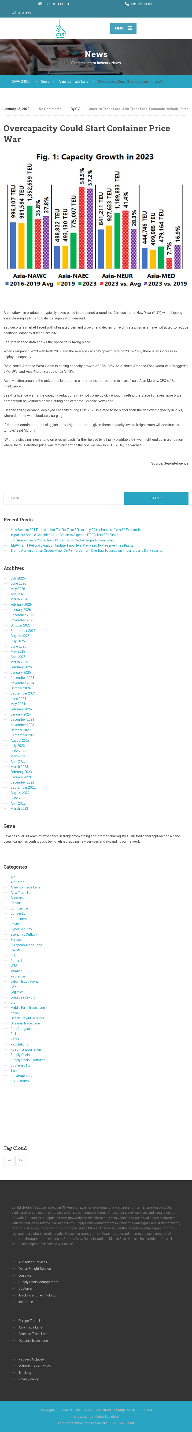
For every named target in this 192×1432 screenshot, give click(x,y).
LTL (13, 1002)
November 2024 (22, 683)
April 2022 (18, 803)
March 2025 (19, 662)
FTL (13, 955)
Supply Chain (20, 1055)
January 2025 (21, 672)
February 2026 (21, 604)
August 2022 (20, 793)
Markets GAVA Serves (34, 1366)
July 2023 (18, 746)
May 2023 (18, 756)
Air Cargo (17, 882)
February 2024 (21, 709)
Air (13, 877)
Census (16, 903)
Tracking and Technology (36, 1295)
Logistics (17, 992)
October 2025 (21, 625)
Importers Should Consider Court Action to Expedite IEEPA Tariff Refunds (64, 535)
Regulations (19, 1044)
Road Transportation (26, 1049)
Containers (19, 919)
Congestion (19, 913)
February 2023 (21, 772)
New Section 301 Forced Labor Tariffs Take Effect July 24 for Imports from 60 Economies (76, 530)
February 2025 (21, 667)
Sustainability (20, 1065)
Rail (13, 1034)
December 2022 (22, 782)
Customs (25, 1288)
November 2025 (22, 620)
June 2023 (18, 751)
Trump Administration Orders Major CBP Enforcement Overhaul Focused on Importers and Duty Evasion (87, 550)
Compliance (19, 908)
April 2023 (18, 761)
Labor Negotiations (24, 981)
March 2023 (19, 767)
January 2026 (21, 610)
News (15, 1013)
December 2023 (22, 719)
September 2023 (23, 735)
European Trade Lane (26, 945)
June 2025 (18, 646)
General (16, 961)
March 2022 (19, 808)
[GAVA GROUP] (60, 28)
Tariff (15, 1070)
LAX (14, 987)
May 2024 (18, 704)
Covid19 (16, 924)
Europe (16, 940)
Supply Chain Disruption (28, 1060)
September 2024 (23, 693)
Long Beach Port (23, 997)
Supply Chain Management (38, 1282)
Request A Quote (31, 1359)
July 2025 (18, 641)
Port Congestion (22, 1029)
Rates (184, 109)
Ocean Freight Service (34, 1269)
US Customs (20, 1081)
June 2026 (18, 583)
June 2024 (18, 699)
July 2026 (18, 578)
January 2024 (21, 714)
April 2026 (18, 594)
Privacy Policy (28, 1379)
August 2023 (20, 740)
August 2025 (20, 636)
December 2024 (22, 678)
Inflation (16, 971)
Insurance (18, 976)
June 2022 (18, 798)
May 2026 (18, 589)
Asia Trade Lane (135, 109)
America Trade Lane (105, 109)
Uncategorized (21, 1076)
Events (16, 950)
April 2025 (18, 657)
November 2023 (22, 725)
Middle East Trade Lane (28, 1008)
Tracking (24, 1373)
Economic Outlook (163, 109)
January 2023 (21, 777)
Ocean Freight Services (27, 1018)
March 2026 (19, 599)
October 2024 (21, 688)
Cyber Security (21, 929)
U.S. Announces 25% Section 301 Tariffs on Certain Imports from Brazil (63, 540)
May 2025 (18, 651)
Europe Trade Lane (32, 1321)
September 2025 (23, 631)
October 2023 (21, 730)
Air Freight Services (32, 1262)
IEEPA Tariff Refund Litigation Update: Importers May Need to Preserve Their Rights (72, 545)
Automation (19, 898)
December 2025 (22, 615)
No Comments (50, 109)
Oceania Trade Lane (25, 1023)
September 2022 (23, 787)
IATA (14, 966)
